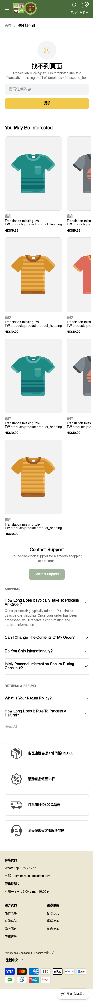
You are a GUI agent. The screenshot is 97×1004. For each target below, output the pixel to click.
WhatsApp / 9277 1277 (21, 868)
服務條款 (11, 937)
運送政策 (53, 921)
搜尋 (47, 103)
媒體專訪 (11, 921)
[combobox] (47, 89)
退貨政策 (53, 929)
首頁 (8, 25)
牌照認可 (11, 929)
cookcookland (22, 953)
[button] (7, 8)
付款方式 (53, 913)
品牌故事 (11, 913)
